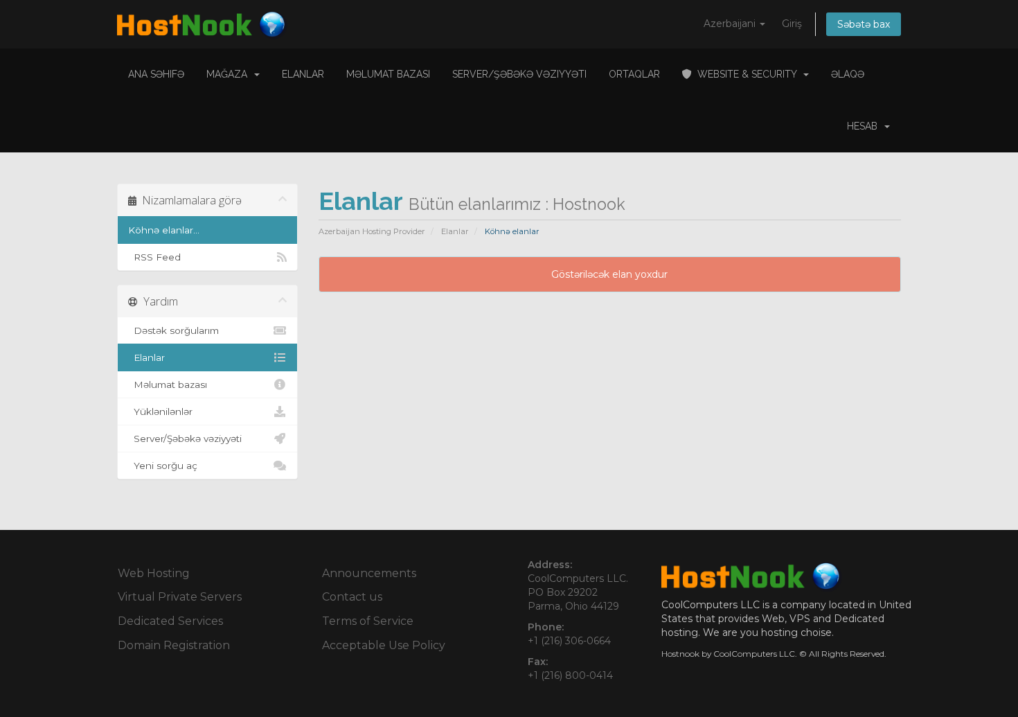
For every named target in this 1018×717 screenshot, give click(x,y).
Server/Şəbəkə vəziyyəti (519, 74)
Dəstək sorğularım (173, 330)
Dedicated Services (170, 621)
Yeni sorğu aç (162, 465)
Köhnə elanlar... (163, 230)
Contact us (352, 596)
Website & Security (747, 74)
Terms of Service (367, 621)
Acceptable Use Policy (383, 645)
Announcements (369, 573)
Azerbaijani (731, 23)
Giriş (792, 23)
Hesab (865, 126)
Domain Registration (174, 645)
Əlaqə (847, 74)
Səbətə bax (863, 24)
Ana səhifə (156, 74)
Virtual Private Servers (180, 596)
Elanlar (303, 74)
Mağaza (229, 74)
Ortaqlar (634, 74)
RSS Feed (154, 257)
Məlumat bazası (388, 74)
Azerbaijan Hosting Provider (372, 231)
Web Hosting (154, 573)
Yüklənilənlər (160, 411)
